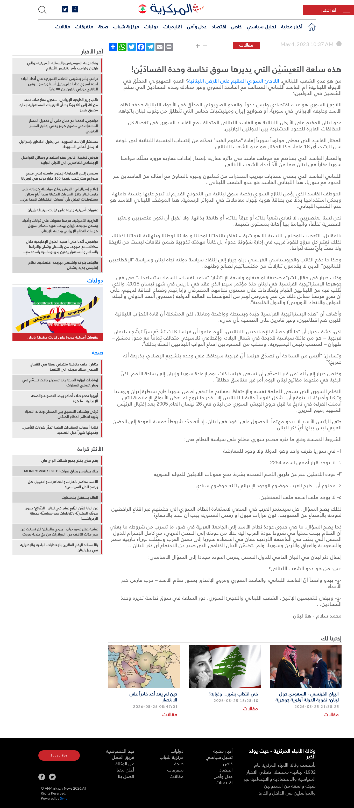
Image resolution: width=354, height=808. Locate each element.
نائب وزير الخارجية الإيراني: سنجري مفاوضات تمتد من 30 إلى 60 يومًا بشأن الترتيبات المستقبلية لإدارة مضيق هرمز (59, 105)
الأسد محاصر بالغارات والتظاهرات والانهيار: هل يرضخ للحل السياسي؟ (63, 484)
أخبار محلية (291, 26)
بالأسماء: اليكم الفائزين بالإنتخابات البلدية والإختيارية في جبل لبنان (59, 547)
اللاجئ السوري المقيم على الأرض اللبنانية (233, 80)
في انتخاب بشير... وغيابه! (233, 693)
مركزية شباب (126, 26)
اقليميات (173, 26)
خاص (236, 26)
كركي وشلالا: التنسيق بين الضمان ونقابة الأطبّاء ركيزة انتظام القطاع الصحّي (61, 414)
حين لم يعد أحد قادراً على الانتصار (153, 696)
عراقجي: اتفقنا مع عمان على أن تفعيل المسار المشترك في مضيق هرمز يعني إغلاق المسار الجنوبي (63, 126)
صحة (103, 26)
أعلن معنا (125, 769)
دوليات (151, 26)
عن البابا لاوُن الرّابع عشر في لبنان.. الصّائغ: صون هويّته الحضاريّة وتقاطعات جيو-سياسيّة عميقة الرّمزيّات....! (61, 513)
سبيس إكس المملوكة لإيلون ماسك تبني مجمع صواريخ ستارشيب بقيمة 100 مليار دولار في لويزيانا (59, 176)
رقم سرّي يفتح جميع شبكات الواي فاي (69, 460)
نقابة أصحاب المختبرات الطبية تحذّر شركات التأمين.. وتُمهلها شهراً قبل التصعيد (60, 430)
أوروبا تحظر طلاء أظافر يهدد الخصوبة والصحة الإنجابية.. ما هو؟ (64, 398)
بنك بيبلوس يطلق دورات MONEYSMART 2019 (61, 471)
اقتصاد (219, 26)
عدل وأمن (197, 26)
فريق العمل (123, 756)
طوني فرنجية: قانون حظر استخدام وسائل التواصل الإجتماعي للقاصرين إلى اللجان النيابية (60, 160)
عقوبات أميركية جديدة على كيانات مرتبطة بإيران (63, 209)
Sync (63, 798)
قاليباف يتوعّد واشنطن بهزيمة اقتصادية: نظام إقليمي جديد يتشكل (63, 265)
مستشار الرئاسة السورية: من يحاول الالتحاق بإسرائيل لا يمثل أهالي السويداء (58, 144)
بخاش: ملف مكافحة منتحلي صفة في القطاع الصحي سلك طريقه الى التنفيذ (64, 367)
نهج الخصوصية (120, 750)
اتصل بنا (126, 776)
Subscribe (59, 755)
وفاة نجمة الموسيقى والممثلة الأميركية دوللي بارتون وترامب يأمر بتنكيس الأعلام (62, 65)
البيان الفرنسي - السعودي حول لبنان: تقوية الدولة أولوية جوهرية (307, 696)
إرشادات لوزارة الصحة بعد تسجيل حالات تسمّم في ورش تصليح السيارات (60, 382)
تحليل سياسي (261, 26)
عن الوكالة (125, 763)
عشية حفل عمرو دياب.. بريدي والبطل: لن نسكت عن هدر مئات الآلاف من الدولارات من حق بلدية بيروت (59, 531)
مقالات (62, 26)
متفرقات (84, 26)
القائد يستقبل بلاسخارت (80, 497)
